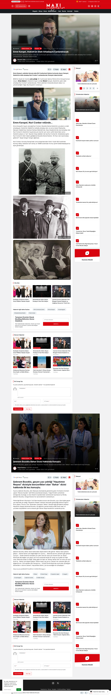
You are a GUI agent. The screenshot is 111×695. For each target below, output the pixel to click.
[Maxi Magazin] (55, 7)
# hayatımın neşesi (55, 574)
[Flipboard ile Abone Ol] (25, 69)
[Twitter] (58, 683)
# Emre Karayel (51, 309)
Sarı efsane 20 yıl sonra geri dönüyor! (86, 171)
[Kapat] (107, 692)
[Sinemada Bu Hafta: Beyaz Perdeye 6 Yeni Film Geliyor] (42, 294)
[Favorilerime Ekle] (69, 69)
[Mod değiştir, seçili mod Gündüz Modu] (29, 6)
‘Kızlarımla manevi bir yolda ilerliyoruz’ (87, 202)
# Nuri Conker (32, 313)
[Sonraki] (23, 1)
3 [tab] (87, 88)
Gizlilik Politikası (7, 689)
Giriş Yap (28, 409)
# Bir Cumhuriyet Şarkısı (39, 309)
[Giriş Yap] (95, 6)
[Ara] (89, 6)
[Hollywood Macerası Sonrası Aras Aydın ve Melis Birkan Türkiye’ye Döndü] (22, 365)
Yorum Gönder (18, 409)
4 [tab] (90, 88)
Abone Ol (55, 324)
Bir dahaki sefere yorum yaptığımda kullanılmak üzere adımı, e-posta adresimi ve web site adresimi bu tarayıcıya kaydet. (40, 405)
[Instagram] (53, 683)
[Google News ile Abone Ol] (17, 69)
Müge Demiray (21, 467)
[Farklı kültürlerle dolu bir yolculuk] (87, 78)
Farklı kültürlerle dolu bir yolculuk (85, 110)
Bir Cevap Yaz (18, 381)
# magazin (65, 574)
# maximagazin (61, 309)
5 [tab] (93, 88)
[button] (92, 6)
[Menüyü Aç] (12, 6)
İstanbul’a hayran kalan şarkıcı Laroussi (87, 140)
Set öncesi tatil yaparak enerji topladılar (87, 217)
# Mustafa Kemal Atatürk (19, 313)
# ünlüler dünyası (40, 577)
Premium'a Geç (22, 6)
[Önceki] (22, 1)
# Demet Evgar (43, 574)
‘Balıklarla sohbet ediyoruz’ (83, 156)
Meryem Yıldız (21, 59)
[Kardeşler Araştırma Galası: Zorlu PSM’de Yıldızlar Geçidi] (22, 294)
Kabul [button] (19, 689)
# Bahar (35, 574)
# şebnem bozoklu (29, 577)
